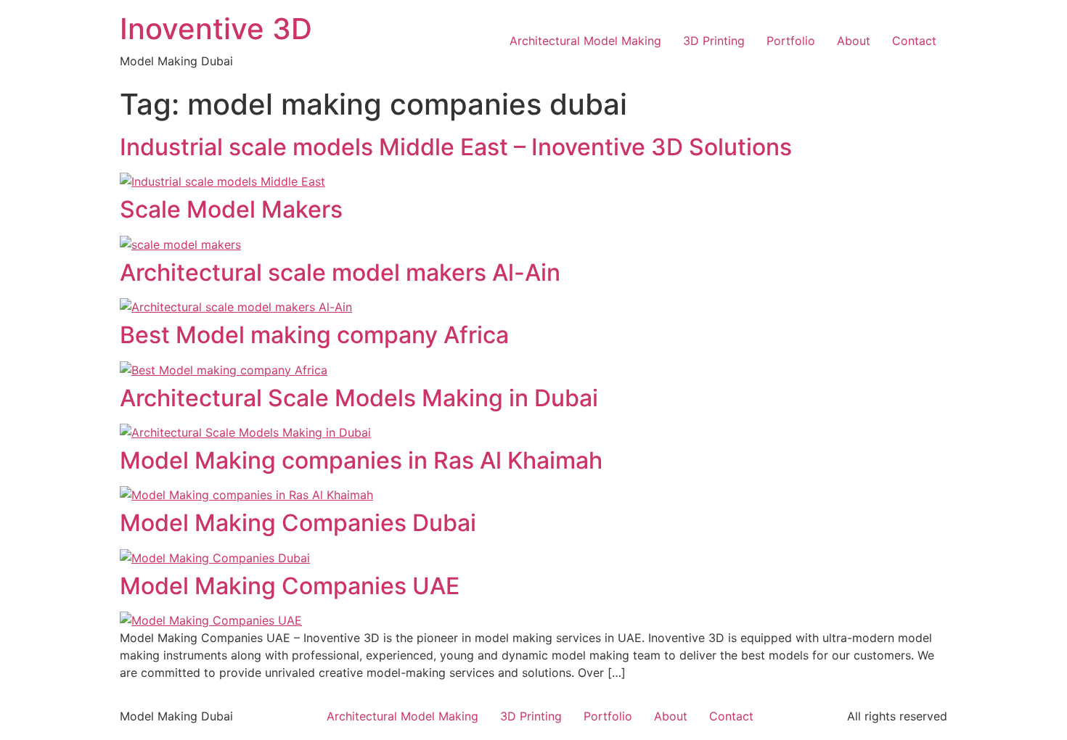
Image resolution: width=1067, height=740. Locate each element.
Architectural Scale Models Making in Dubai (359, 398)
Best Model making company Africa (314, 335)
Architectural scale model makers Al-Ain (340, 272)
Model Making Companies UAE (289, 586)
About (853, 40)
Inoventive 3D (216, 28)
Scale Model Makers (231, 209)
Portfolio (790, 40)
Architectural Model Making (585, 40)
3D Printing (714, 40)
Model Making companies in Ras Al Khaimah (361, 460)
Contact (914, 40)
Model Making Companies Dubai (298, 523)
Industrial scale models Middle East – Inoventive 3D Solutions (456, 147)
